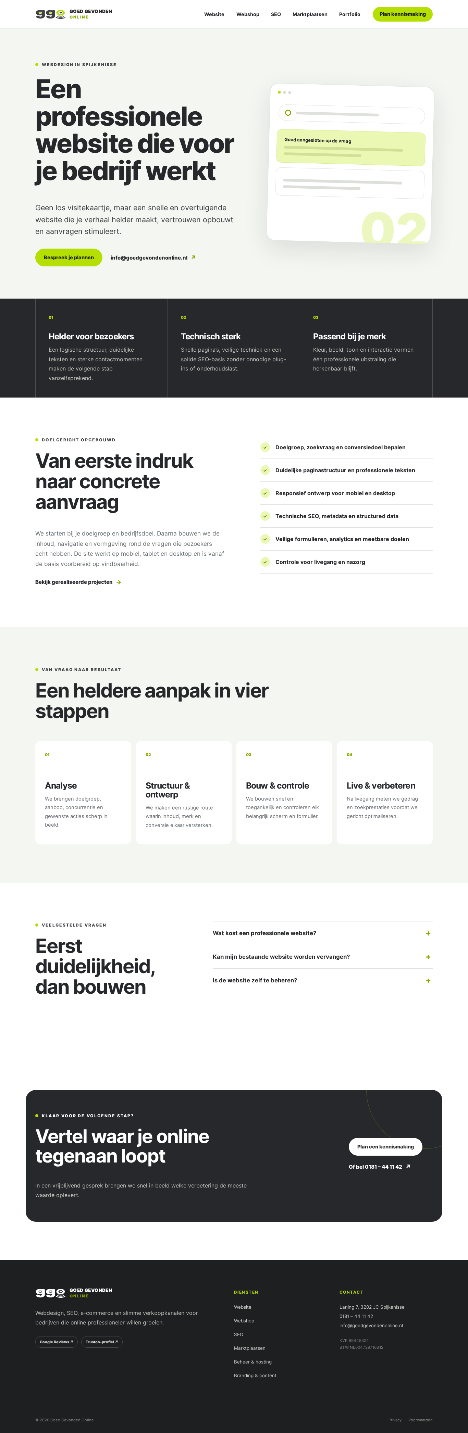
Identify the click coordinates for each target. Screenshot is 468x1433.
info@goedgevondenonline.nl (153, 257)
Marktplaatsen (310, 14)
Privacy (395, 1420)
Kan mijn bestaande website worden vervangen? (281, 956)
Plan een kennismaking (385, 1147)
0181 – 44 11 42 (356, 1316)
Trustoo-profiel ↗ (102, 1342)
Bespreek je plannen (69, 257)
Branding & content (255, 1375)
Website (214, 14)
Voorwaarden (420, 1420)
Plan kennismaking (403, 14)
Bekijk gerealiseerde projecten (78, 582)
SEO (276, 14)
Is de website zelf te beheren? (255, 980)
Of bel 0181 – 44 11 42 (380, 1166)
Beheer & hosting (253, 1362)
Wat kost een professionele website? (264, 933)
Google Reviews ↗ (56, 1342)
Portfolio (349, 14)
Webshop (247, 14)
